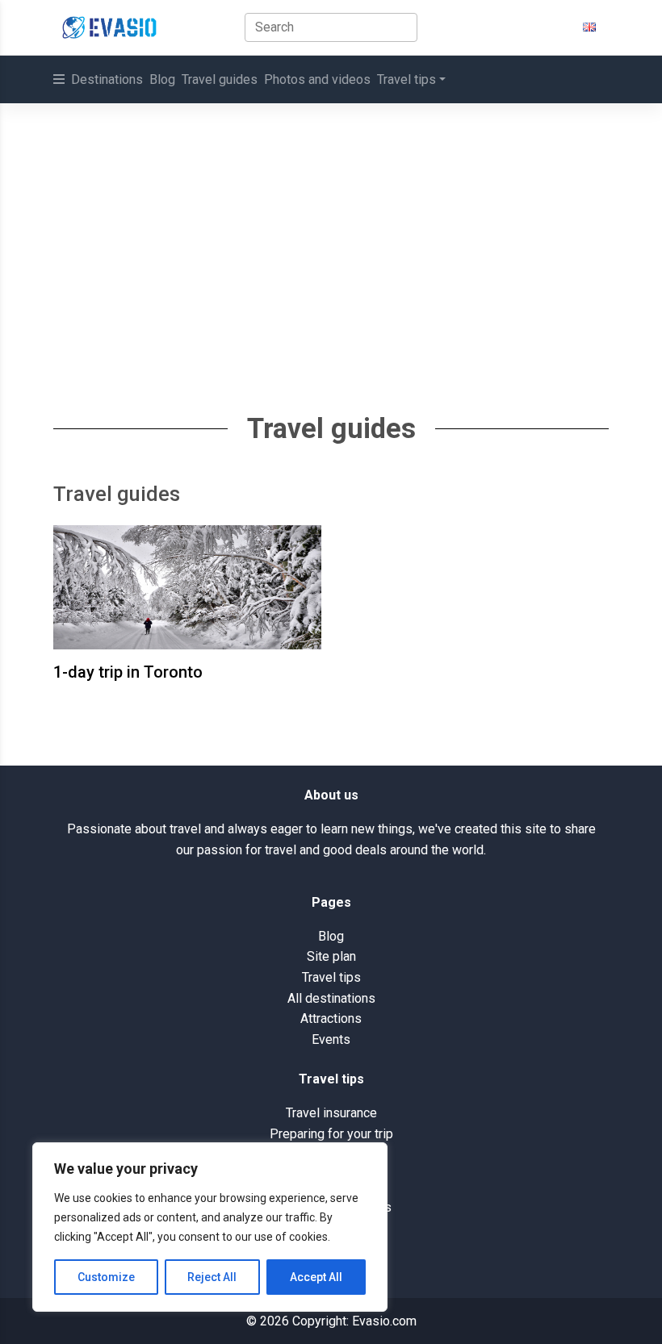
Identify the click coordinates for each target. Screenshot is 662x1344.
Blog (162, 79)
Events (331, 1039)
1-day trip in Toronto (128, 672)
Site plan (331, 956)
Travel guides (220, 79)
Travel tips (406, 79)
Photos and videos (317, 79)
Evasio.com (384, 1321)
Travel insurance (331, 1113)
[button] (589, 27)
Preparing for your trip (331, 1134)
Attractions (331, 1018)
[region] (210, 1227)
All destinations (331, 998)
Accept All (316, 1277)
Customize (106, 1277)
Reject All (212, 1277)
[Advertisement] (331, 224)
